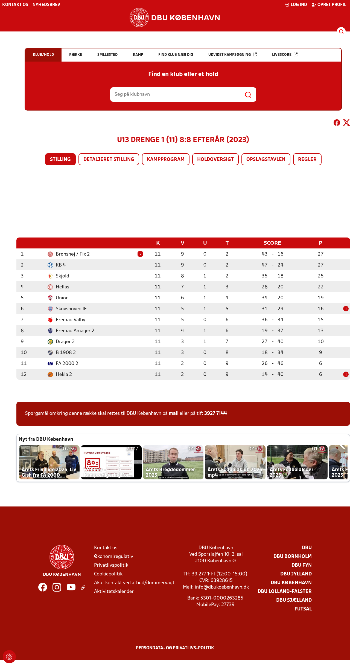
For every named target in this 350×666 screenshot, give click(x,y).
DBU (307, 548)
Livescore (281, 55)
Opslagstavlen (265, 159)
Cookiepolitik (108, 574)
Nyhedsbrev (46, 5)
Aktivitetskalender (114, 591)
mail (174, 413)
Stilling (60, 159)
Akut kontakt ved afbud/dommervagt (134, 583)
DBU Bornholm (292, 556)
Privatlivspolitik (111, 565)
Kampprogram (166, 159)
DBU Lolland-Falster (285, 591)
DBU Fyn (301, 565)
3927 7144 (215, 413)
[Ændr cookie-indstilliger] (9, 656)
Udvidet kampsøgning (229, 55)
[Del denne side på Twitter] (346, 123)
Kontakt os (15, 5)
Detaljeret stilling (108, 159)
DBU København (291, 583)
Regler (307, 159)
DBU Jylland (296, 574)
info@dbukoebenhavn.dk (222, 587)
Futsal (303, 609)
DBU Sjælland (294, 600)
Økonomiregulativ (113, 556)
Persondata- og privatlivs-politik (175, 648)
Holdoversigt (215, 159)
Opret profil (331, 5)
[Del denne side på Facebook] (337, 123)
